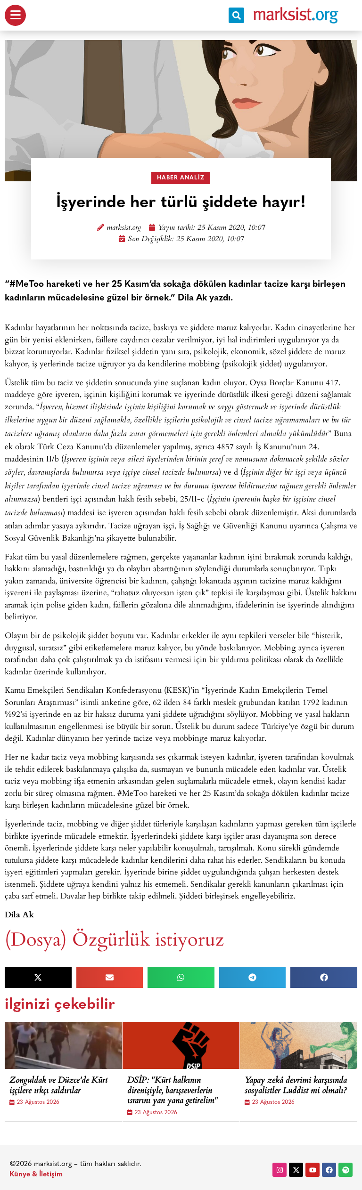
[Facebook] (329, 1170)
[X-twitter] (296, 1170)
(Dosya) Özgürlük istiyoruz (114, 938)
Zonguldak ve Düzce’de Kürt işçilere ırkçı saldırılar (58, 1086)
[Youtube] (312, 1170)
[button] (236, 15)
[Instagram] (279, 1170)
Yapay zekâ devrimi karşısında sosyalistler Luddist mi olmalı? (296, 1086)
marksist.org (124, 228)
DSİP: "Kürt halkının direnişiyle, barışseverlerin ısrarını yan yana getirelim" (172, 1091)
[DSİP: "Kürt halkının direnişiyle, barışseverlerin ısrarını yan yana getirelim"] (193, 1045)
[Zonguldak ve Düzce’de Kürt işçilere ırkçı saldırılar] (75, 1045)
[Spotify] (345, 1170)
